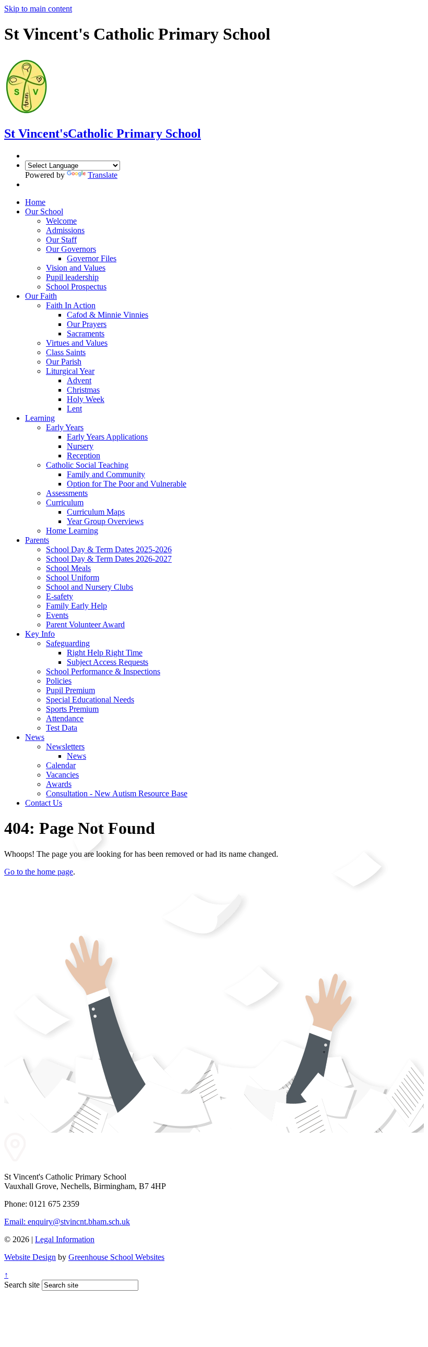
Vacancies (62, 774)
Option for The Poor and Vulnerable (126, 483)
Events (57, 615)
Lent (74, 408)
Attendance (65, 718)
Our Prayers (86, 324)
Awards (59, 784)
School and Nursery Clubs (89, 587)
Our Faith (41, 296)
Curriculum (65, 502)
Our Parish (63, 361)
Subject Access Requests (107, 662)
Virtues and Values (77, 342)
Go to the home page (38, 871)
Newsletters (65, 746)
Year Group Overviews (105, 521)
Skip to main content (38, 8)
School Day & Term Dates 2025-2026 (109, 549)
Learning (40, 418)
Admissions (65, 230)
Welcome (61, 220)
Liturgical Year (70, 371)
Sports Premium (72, 709)
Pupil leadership (72, 277)
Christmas (83, 389)
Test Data (61, 727)
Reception (83, 455)
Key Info (40, 633)
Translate (102, 175)
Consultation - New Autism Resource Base (116, 793)
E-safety (59, 596)
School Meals (68, 568)
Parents (37, 540)
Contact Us (43, 802)
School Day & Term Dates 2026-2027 (109, 558)
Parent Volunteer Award (85, 624)
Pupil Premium (70, 690)
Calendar (61, 765)
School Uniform (72, 577)
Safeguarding (68, 643)
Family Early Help (76, 605)
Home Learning (72, 530)
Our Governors (71, 249)
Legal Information (64, 1239)
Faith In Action (71, 305)
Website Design (30, 1257)
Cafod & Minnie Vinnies (107, 314)
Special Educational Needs (90, 699)
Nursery (80, 446)
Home (35, 202)
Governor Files (91, 258)
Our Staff (61, 239)
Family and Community (106, 474)
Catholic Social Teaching (87, 464)
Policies (59, 680)
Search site (22, 1284)
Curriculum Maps (96, 511)
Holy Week (85, 399)
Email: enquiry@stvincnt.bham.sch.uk (67, 1221)
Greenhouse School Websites (116, 1257)
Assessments (67, 493)
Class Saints (66, 352)
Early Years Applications (107, 436)
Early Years (65, 427)
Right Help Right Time (104, 652)
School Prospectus (76, 286)
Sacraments (85, 333)
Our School (44, 211)
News (34, 737)
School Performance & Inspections (103, 671)
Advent (79, 380)
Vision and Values (75, 267)
